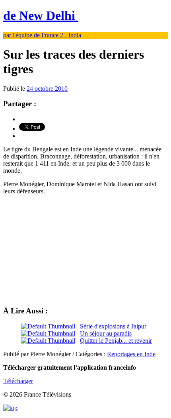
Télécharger (18, 381)
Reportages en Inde (131, 354)
